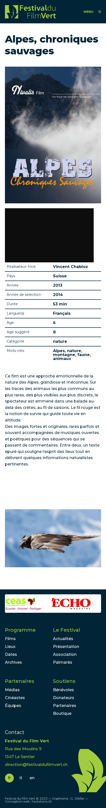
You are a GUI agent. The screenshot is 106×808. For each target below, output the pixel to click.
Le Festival (66, 630)
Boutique (62, 713)
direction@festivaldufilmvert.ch (36, 764)
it (20, 778)
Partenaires (19, 681)
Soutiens (64, 681)
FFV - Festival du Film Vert (31, 11)
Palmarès (62, 662)
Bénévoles (63, 690)
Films (10, 638)
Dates (11, 654)
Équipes (13, 705)
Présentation (66, 646)
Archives (13, 662)
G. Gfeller (78, 798)
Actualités (63, 638)
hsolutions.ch (42, 801)
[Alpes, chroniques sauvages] (53, 538)
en (32, 778)
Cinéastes (15, 697)
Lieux (10, 646)
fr (9, 778)
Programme (20, 630)
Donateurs (63, 697)
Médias (12, 690)
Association (65, 654)
